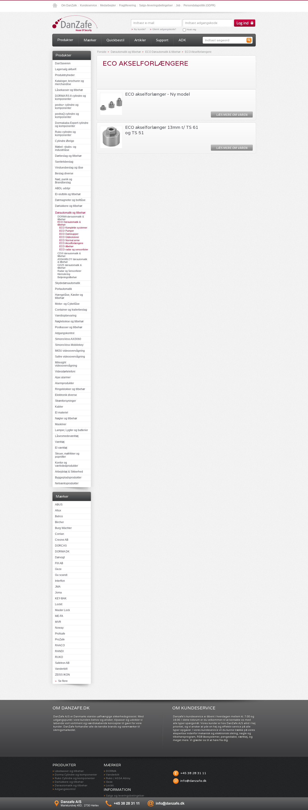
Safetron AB (62, 663)
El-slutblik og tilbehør (68, 194)
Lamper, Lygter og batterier (71, 430)
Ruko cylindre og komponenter (65, 133)
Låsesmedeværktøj (66, 436)
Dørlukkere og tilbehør (68, 206)
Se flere (63, 681)
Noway (59, 627)
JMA (57, 586)
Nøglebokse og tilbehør (69, 321)
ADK (182, 40)
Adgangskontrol (64, 333)
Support (162, 40)
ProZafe (60, 639)
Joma (58, 592)
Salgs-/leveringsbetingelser (156, 5)
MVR (58, 621)
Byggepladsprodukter (68, 477)
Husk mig (191, 29)
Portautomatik (63, 289)
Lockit (58, 604)
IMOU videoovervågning (70, 350)
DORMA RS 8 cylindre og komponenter (70, 97)
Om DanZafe (69, 5)
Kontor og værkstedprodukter (66, 464)
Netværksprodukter (66, 483)
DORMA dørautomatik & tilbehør (70, 218)
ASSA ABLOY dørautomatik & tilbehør (72, 260)
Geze (58, 569)
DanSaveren (63, 63)
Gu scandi (61, 575)
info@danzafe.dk (193, 781)
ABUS (58, 504)
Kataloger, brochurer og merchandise (69, 82)
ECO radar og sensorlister (73, 249)
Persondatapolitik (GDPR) (199, 5)
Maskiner (60, 424)
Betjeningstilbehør (67, 277)
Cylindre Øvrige (64, 141)
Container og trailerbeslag (71, 309)
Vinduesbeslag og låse (69, 167)
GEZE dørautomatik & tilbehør (69, 266)
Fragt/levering (127, 5)
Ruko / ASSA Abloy (118, 778)
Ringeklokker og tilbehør (70, 389)
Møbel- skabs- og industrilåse (65, 148)
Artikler (140, 40)
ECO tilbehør (66, 246)
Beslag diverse (64, 173)
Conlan (59, 533)
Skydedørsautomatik (67, 283)
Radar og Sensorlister (69, 271)
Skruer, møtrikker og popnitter (67, 455)
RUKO (59, 657)
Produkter (65, 40)
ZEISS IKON (62, 674)
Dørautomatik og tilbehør (70, 212)
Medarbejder (108, 5)
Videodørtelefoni (65, 371)
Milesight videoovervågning (66, 364)
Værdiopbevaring (65, 315)
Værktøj (59, 441)
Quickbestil (115, 40)
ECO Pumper (66, 230)
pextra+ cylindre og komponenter (66, 106)
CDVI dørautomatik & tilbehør (69, 254)
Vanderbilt (61, 668)
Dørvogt (60, 557)
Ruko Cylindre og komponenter (75, 778)
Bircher (59, 522)
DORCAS (61, 545)
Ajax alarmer (63, 377)
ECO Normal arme (69, 240)
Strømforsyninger (65, 400)
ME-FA (59, 616)
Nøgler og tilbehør (66, 418)
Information (117, 789)
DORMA (111, 771)
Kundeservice (88, 5)
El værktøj (61, 447)
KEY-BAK (61, 598)
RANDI (59, 651)
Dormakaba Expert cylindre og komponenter (71, 124)
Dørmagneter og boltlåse (70, 200)
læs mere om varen (232, 114)
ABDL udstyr (62, 188)
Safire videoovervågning (70, 356)
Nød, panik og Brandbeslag (63, 181)
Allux (58, 510)
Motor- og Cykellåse (67, 303)
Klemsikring (63, 274)
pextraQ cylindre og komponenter (67, 115)
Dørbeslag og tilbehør (68, 155)
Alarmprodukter (64, 383)
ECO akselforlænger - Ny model (157, 94)
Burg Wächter (63, 528)
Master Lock (62, 610)
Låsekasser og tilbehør (69, 90)
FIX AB (59, 563)
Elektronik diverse (66, 395)
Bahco (59, 516)
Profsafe (60, 633)
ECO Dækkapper (68, 234)
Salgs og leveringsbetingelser (125, 795)
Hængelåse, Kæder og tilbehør (69, 296)
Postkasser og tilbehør (68, 327)
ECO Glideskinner (69, 237)
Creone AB (61, 539)
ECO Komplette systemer (73, 227)
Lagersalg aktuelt (65, 69)
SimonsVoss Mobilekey (69, 344)
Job (178, 5)
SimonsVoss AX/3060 (68, 339)
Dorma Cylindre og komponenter (76, 774)
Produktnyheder (65, 75)
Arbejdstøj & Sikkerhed (69, 471)
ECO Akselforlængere (71, 243)
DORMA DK (62, 551)
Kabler (59, 406)
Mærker (90, 40)
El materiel (61, 412)
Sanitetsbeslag (64, 161)
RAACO (60, 645)
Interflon (60, 580)
